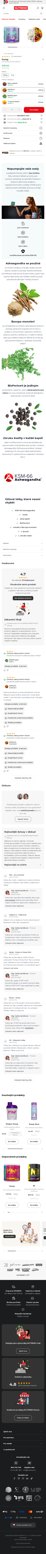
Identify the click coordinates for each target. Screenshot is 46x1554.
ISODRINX (29, 1028)
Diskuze (6, 138)
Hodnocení (7, 133)
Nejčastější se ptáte (15, 864)
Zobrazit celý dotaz (11, 968)
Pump (12, 1186)
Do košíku (12, 1141)
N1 (34, 1186)
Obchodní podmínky (23, 1543)
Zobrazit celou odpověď (14, 906)
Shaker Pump (12, 1124)
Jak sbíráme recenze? (23, 598)
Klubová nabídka (8, 19)
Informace (7, 555)
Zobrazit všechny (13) (23, 778)
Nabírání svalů (34, 19)
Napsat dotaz (23, 819)
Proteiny (22, 19)
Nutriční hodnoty (10, 128)
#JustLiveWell (9, 1236)
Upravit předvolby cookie (23, 1539)
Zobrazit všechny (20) (23, 1080)
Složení (6, 543)
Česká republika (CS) (23, 1525)
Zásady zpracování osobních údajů (23, 1547)
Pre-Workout (8, 53)
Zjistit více (23, 1351)
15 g (12, 75)
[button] (42, 47)
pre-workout (10, 900)
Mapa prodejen (23, 1418)
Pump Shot (34, 1124)
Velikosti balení (9, 143)
